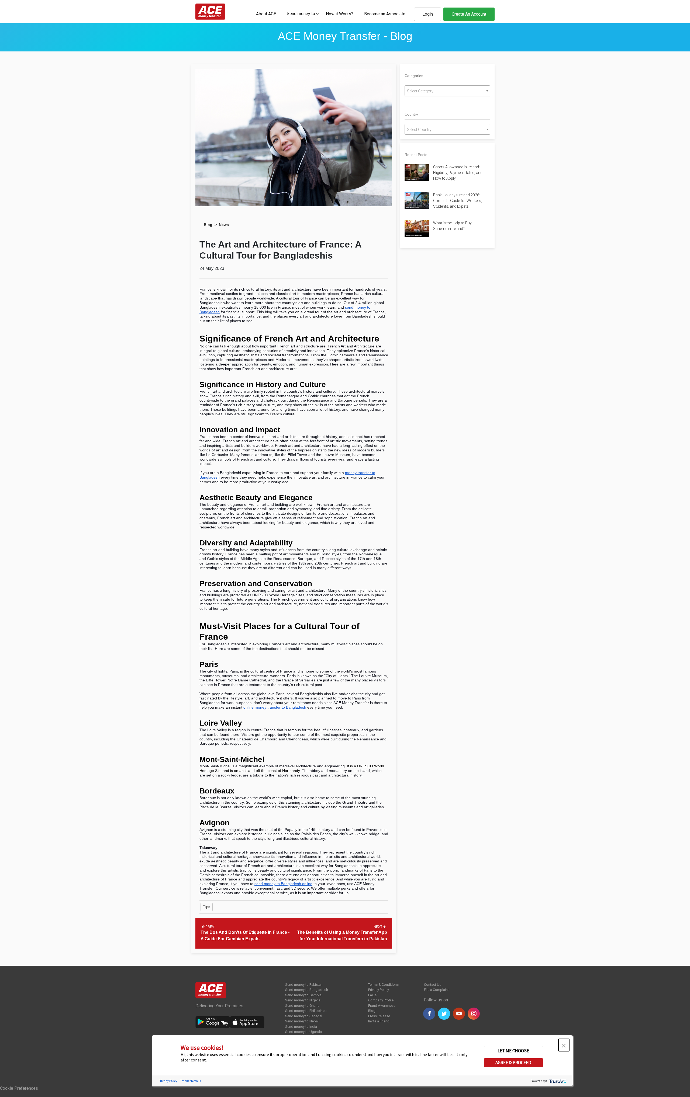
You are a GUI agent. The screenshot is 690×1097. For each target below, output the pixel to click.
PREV (209, 927)
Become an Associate (384, 13)
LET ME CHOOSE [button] (513, 1051)
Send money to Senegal (303, 1016)
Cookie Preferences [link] (19, 1088)
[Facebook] (429, 1014)
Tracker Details (190, 1081)
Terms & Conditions (383, 985)
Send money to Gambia (303, 995)
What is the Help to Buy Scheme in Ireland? (452, 226)
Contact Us (432, 985)
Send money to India (301, 1027)
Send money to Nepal (302, 1021)
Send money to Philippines (305, 1011)
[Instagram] (474, 1014)
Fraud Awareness (381, 1006)
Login (427, 14)
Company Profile (381, 1000)
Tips (206, 907)
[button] (563, 1045)
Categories (414, 76)
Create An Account (469, 14)
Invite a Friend (378, 1021)
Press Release (379, 1016)
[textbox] (301, 13)
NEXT (378, 927)
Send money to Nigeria (302, 1000)
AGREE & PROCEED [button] (513, 1062)
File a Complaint (436, 990)
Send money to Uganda (303, 1032)
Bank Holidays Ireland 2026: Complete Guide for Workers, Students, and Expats (457, 200)
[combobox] (301, 13)
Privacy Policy (378, 990)
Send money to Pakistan (304, 985)
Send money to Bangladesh (306, 990)
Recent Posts (416, 154)
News (224, 224)
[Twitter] (444, 1014)
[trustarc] (557, 1080)
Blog (208, 224)
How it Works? (339, 13)
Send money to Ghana (302, 1006)
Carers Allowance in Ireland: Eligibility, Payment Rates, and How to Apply (457, 172)
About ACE (266, 13)
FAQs (372, 995)
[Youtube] (459, 1014)
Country (411, 114)
